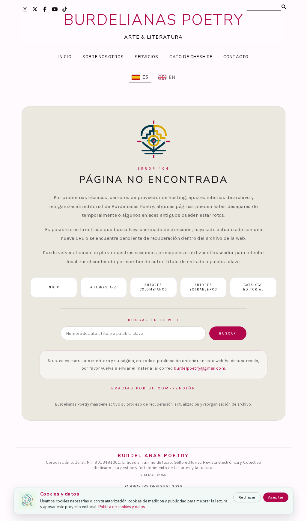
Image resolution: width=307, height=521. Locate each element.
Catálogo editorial (253, 287)
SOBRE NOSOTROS (103, 57)
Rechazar (247, 497)
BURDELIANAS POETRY (153, 20)
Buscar (228, 333)
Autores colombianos (153, 287)
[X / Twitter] (35, 9)
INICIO (65, 57)
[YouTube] (54, 9)
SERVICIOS (147, 57)
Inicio (53, 287)
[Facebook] (45, 9)
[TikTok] (64, 9)
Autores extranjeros (203, 287)
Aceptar (276, 497)
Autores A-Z (103, 287)
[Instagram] (25, 9)
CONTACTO (236, 57)
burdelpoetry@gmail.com (199, 368)
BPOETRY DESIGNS (149, 486)
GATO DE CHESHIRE (191, 57)
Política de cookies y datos (121, 507)
